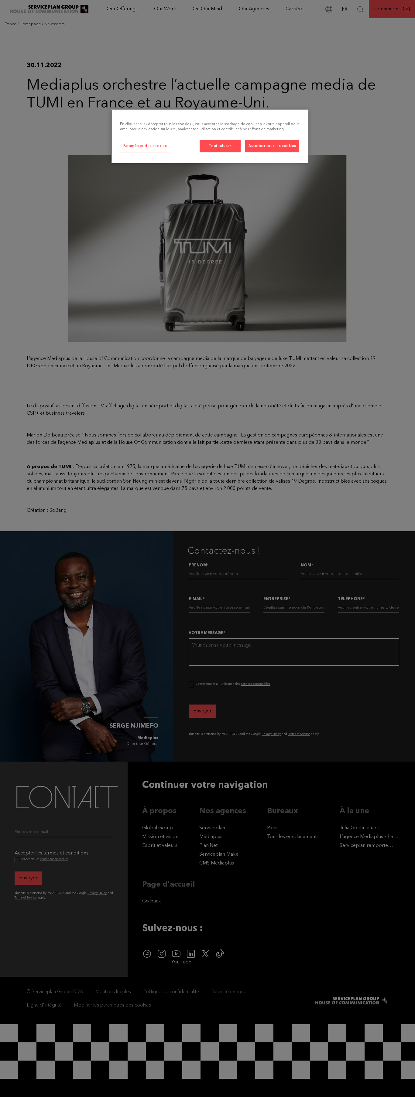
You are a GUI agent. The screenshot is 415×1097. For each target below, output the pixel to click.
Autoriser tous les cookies (272, 146)
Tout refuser (220, 146)
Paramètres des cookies (145, 146)
